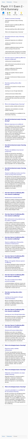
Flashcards (9, 2)
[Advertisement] (14, 420)
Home (3, 2)
